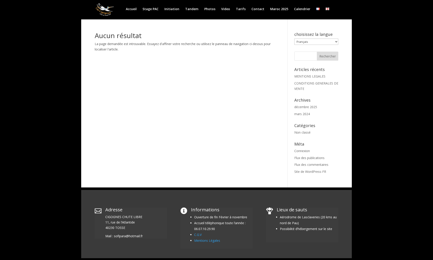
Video (225, 9)
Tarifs (241, 9)
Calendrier (302, 9)
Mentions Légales (207, 240)
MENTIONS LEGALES (309, 76)
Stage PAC (151, 9)
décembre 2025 (305, 107)
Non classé (302, 132)
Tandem (191, 9)
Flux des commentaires (311, 164)
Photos (209, 9)
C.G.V (198, 235)
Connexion (302, 151)
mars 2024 (302, 114)
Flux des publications (309, 158)
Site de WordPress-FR (310, 171)
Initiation (171, 9)
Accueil (131, 9)
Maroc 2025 (279, 9)
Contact (257, 9)
